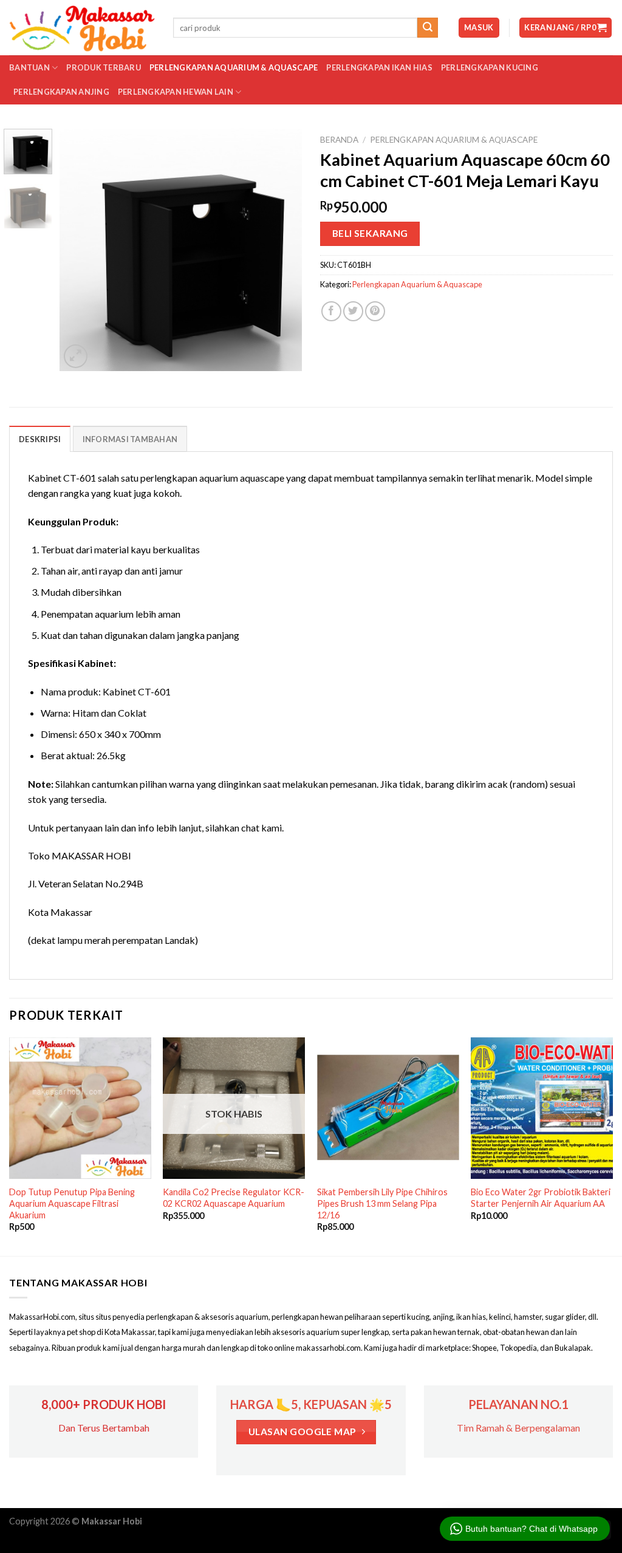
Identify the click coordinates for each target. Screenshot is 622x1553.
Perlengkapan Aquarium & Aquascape (233, 67)
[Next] (282, 249)
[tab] (39, 438)
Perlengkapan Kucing (489, 67)
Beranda (339, 140)
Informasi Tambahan (130, 439)
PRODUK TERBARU (103, 67)
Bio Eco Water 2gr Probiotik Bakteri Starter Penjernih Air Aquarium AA (540, 1198)
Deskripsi (40, 439)
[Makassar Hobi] (82, 28)
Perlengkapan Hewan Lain (175, 92)
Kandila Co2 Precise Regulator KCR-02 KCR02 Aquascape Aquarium (233, 1198)
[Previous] (80, 249)
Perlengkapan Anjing (61, 92)
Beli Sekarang (370, 233)
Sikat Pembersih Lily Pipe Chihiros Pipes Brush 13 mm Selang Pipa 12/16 (382, 1203)
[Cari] (427, 28)
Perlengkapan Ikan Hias (379, 67)
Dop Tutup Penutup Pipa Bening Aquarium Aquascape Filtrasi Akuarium (72, 1203)
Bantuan (29, 67)
